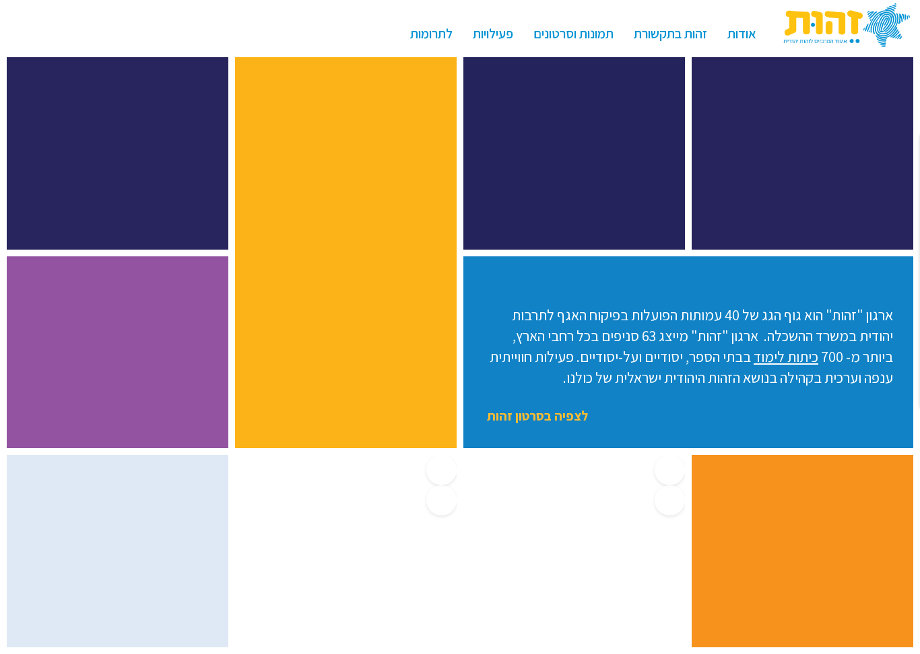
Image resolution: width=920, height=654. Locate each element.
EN (46, 34)
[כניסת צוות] (181, 34)
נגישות (20, 34)
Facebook (71, 34)
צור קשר (97, 34)
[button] (670, 470)
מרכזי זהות (122, 34)
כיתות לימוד (786, 356)
